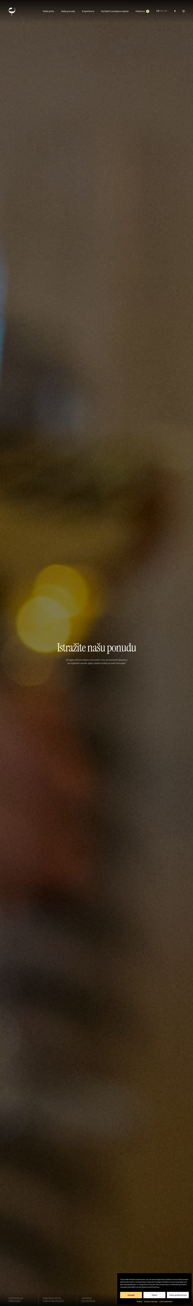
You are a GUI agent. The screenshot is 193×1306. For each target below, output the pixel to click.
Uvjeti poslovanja (165, 1301)
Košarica (140, 11)
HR (158, 11)
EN (161, 11)
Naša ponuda (68, 11)
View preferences (178, 1295)
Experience (88, 11)
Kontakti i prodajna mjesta (115, 11)
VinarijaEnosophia (88, 1299)
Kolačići (139, 1301)
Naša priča (48, 11)
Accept (131, 1295)
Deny (154, 1295)
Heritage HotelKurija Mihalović (53, 1299)
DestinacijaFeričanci (15, 1299)
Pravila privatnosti (151, 1301)
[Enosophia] (12, 11)
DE (165, 11)
